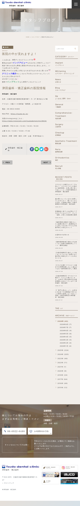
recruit (59, 167)
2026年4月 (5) (66, 337)
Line (37, 149)
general (59, 105)
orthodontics (62, 159)
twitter (41, 149)
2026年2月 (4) (66, 343)
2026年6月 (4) (66, 330)
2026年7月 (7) (66, 327)
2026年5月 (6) (66, 334)
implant (59, 64)
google (46, 149)
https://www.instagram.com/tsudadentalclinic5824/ (24, 121)
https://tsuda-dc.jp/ (19, 114)
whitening (64, 72)
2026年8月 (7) (66, 324)
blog (6, 47)
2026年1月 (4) (66, 346)
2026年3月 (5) (66, 340)
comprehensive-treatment (63, 115)
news (58, 80)
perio (58, 150)
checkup (59, 134)
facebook (32, 149)
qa (62, 97)
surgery (59, 125)
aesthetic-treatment (66, 142)
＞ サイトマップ (8, 483)
